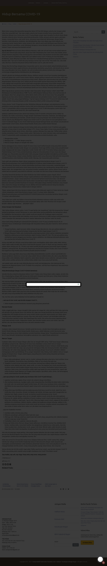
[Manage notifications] (103, 562)
